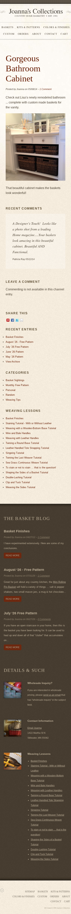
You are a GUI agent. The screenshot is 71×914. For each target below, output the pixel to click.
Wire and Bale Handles (18, 433)
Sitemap (30, 891)
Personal (10, 390)
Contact (51, 33)
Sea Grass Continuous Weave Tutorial (27, 462)
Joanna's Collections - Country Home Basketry (34, 13)
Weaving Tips (13, 399)
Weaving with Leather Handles (22, 438)
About (36, 33)
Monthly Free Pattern (17, 385)
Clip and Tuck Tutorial (18, 482)
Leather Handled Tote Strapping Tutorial (27, 448)
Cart (64, 33)
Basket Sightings (15, 380)
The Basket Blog (27, 518)
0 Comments (44, 619)
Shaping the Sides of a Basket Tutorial (27, 472)
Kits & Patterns (28, 27)
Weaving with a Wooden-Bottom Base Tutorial (31, 428)
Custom (8, 33)
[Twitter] (17, 320)
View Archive (13, 361)
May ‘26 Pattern (14, 356)
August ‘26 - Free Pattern (19, 341)
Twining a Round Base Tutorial (22, 443)
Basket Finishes (14, 337)
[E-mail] (21, 320)
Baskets (7, 27)
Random (10, 394)
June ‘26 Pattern (15, 351)
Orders (23, 33)
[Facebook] (12, 320)
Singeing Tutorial (15, 452)
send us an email (52, 695)
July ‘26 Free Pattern (17, 346)
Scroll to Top (2, 890)
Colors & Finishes (56, 27)
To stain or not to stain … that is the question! (31, 467)
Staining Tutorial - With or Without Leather (28, 423)
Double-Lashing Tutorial (18, 477)
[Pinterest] (7, 320)
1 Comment (45, 89)
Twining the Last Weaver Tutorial (23, 457)
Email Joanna (34, 728)
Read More (13, 555)
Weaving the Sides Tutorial (20, 487)
